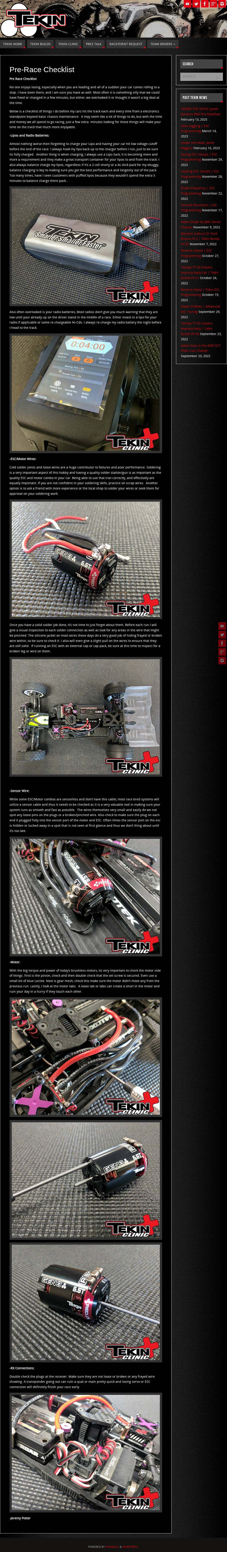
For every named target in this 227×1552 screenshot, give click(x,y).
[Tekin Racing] (222, 643)
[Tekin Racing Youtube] (222, 626)
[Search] (217, 78)
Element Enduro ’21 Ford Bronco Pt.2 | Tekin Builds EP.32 (200, 238)
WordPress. (130, 1547)
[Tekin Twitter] (222, 634)
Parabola (112, 1547)
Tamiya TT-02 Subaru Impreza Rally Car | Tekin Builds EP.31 (200, 272)
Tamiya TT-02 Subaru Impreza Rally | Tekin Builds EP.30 (197, 328)
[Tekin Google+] (222, 652)
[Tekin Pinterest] (222, 660)
